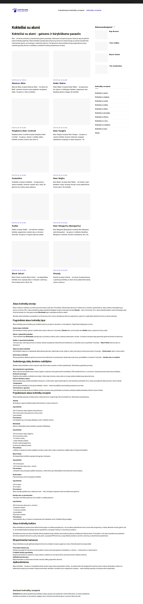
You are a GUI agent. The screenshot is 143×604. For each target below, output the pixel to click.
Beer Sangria (59, 130)
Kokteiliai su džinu (101, 109)
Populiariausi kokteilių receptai (71, 10)
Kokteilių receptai (93, 10)
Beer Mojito (59, 178)
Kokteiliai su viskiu (101, 101)
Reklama (121, 2)
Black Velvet (18, 273)
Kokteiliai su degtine (102, 97)
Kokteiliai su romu (101, 121)
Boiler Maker (59, 83)
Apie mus (114, 2)
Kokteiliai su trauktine (102, 125)
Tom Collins (114, 43)
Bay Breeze (114, 31)
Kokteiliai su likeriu (101, 117)
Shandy (57, 273)
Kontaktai (128, 2)
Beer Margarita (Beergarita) (67, 226)
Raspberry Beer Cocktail (24, 130)
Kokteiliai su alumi (60, 80)
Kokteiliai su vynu (101, 129)
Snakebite (17, 178)
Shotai (97, 133)
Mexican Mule (18, 83)
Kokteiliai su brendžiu (102, 113)
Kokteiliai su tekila (19, 80)
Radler (15, 226)
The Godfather (115, 66)
